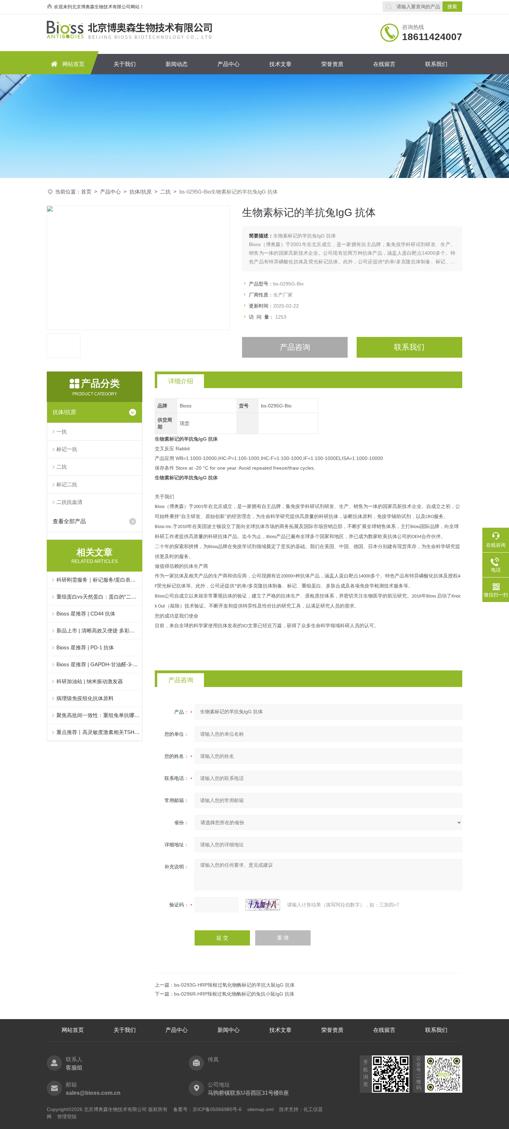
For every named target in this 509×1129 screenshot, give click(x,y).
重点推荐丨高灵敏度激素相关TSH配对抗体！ (98, 732)
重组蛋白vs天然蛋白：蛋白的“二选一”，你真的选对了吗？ (98, 597)
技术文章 (280, 64)
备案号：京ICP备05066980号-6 (207, 1109)
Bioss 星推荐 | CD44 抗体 (85, 614)
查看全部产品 (69, 521)
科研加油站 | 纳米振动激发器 (89, 681)
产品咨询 (295, 347)
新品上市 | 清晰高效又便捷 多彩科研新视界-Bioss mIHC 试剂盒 (98, 630)
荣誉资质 (332, 64)
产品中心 (228, 64)
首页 (86, 192)
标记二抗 (66, 484)
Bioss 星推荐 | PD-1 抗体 (85, 647)
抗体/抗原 (141, 192)
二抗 (165, 192)
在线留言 (384, 64)
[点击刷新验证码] (262, 905)
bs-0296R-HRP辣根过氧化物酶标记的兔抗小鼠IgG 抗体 (234, 994)
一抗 (61, 431)
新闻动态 (177, 64)
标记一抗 (66, 449)
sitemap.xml (260, 1109)
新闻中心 (228, 1030)
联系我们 (436, 64)
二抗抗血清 (69, 502)
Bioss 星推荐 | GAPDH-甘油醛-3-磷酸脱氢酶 (98, 664)
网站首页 (73, 64)
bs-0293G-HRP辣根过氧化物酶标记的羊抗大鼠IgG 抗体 (234, 985)
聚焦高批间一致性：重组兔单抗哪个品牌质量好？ (98, 715)
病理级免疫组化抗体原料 (85, 698)
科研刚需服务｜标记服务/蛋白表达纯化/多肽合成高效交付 (98, 580)
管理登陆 (67, 1116)
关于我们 (125, 64)
